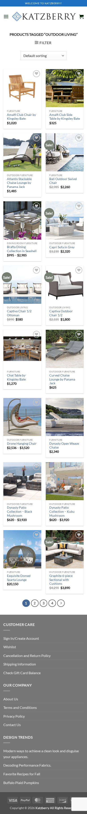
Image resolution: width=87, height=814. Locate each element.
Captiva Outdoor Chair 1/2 (61, 313)
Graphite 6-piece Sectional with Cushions (60, 579)
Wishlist (9, 647)
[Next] (61, 603)
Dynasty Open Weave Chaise (64, 445)
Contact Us (12, 725)
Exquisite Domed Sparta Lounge (19, 578)
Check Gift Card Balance (22, 673)
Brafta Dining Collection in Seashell (22, 249)
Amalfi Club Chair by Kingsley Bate (21, 117)
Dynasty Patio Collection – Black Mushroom (19, 511)
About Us (10, 699)
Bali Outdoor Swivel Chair (63, 181)
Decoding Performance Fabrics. (27, 765)
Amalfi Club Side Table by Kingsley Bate (64, 117)
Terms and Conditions (20, 707)
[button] (6, 16)
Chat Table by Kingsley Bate (16, 377)
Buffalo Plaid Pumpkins (21, 782)
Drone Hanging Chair (22, 443)
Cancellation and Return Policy (27, 655)
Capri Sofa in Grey (62, 247)
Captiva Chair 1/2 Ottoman (19, 313)
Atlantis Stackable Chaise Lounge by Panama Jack (19, 183)
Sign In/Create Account (21, 638)
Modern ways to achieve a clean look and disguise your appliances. (41, 754)
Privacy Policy (14, 716)
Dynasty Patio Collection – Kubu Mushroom (62, 511)
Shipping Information (19, 664)
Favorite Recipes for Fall (21, 774)
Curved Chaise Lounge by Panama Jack (62, 379)
